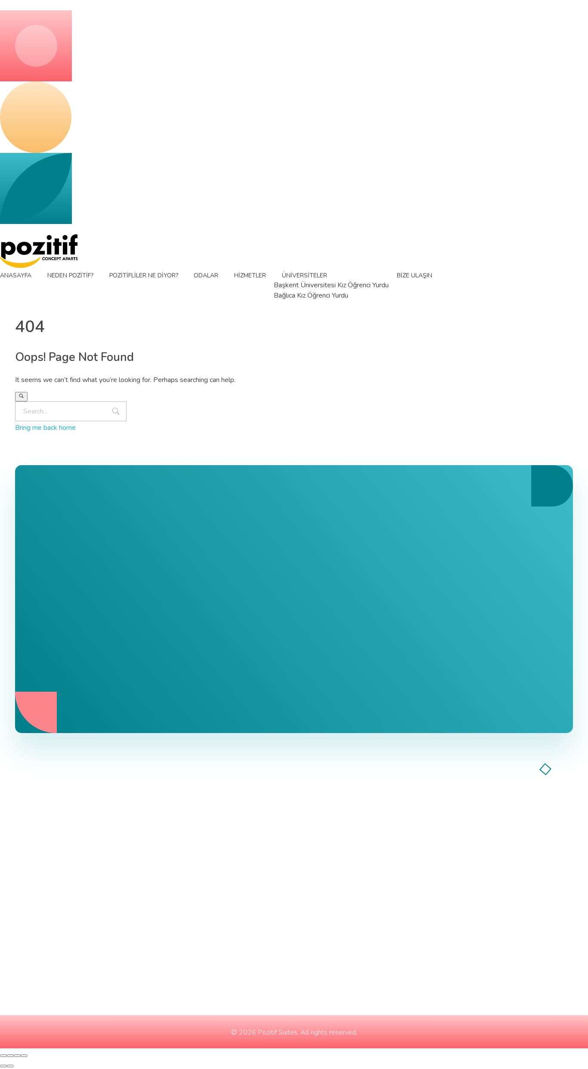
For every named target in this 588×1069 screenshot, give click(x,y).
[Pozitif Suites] (38, 251)
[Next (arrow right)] (10, 1066)
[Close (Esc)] (3, 1055)
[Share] (10, 1055)
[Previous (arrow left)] (3, 1066)
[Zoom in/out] (24, 1055)
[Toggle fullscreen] (17, 1055)
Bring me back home (45, 427)
